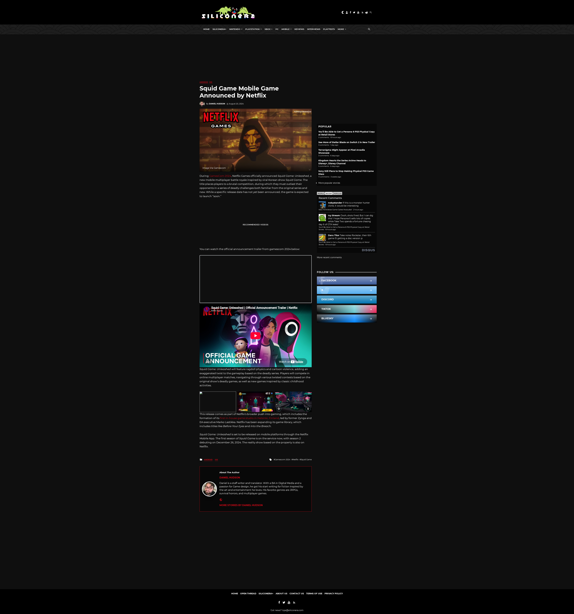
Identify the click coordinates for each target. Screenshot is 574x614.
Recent (329, 194)
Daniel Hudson (217, 104)
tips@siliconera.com (292, 610)
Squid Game (306, 459)
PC (276, 29)
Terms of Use (314, 593)
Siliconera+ (219, 29)
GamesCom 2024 (220, 175)
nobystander (335, 202)
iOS (210, 82)
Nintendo (234, 29)
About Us (281, 593)
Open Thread (248, 593)
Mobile (285, 29)
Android (204, 82)
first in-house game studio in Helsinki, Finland (249, 418)
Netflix (295, 459)
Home (206, 29)
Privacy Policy (334, 593)
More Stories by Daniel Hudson (241, 505)
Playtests (329, 29)
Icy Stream (334, 215)
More (341, 29)
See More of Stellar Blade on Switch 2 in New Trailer (346, 142)
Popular (337, 194)
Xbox (267, 29)
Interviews (313, 29)
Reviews (299, 29)
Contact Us (297, 593)
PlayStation (252, 29)
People (321, 194)
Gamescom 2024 (282, 459)
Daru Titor (333, 235)
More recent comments (329, 257)
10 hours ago (330, 229)
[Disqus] (256, 549)
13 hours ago (330, 245)
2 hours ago (358, 210)
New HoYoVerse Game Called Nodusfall (335, 210)
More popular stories (329, 183)
